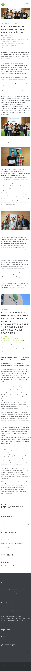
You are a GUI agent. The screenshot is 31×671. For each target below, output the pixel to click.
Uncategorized (8, 37)
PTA (8, 348)
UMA (12, 350)
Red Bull (15, 43)
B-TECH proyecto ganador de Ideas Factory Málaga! (13, 29)
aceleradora (16, 340)
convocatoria (5, 342)
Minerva (9, 43)
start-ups (20, 348)
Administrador (8, 35)
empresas (15, 344)
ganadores (6, 39)
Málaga (3, 43)
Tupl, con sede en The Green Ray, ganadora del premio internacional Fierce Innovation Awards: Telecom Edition (15, 618)
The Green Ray (22, 43)
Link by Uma (20, 41)
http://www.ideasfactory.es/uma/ (18, 287)
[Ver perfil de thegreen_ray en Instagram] (4, 636)
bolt (22, 340)
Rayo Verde (12, 348)
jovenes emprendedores (8, 41)
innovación (24, 39)
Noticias (17, 338)
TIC (9, 350)
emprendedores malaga (18, 342)
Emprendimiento (8, 338)
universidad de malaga (8, 45)
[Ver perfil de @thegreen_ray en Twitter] (2, 636)
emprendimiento (6, 344)
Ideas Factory (15, 39)
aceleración (7, 340)
